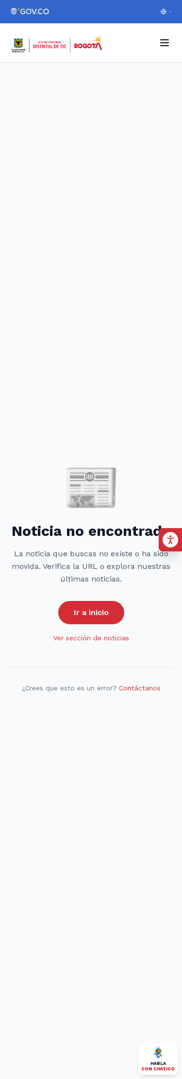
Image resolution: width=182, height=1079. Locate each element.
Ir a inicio (91, 612)
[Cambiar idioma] (166, 12)
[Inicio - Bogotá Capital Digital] (57, 42)
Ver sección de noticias (91, 638)
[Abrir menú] (164, 42)
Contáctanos (140, 688)
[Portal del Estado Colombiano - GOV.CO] (30, 12)
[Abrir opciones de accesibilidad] (170, 539)
